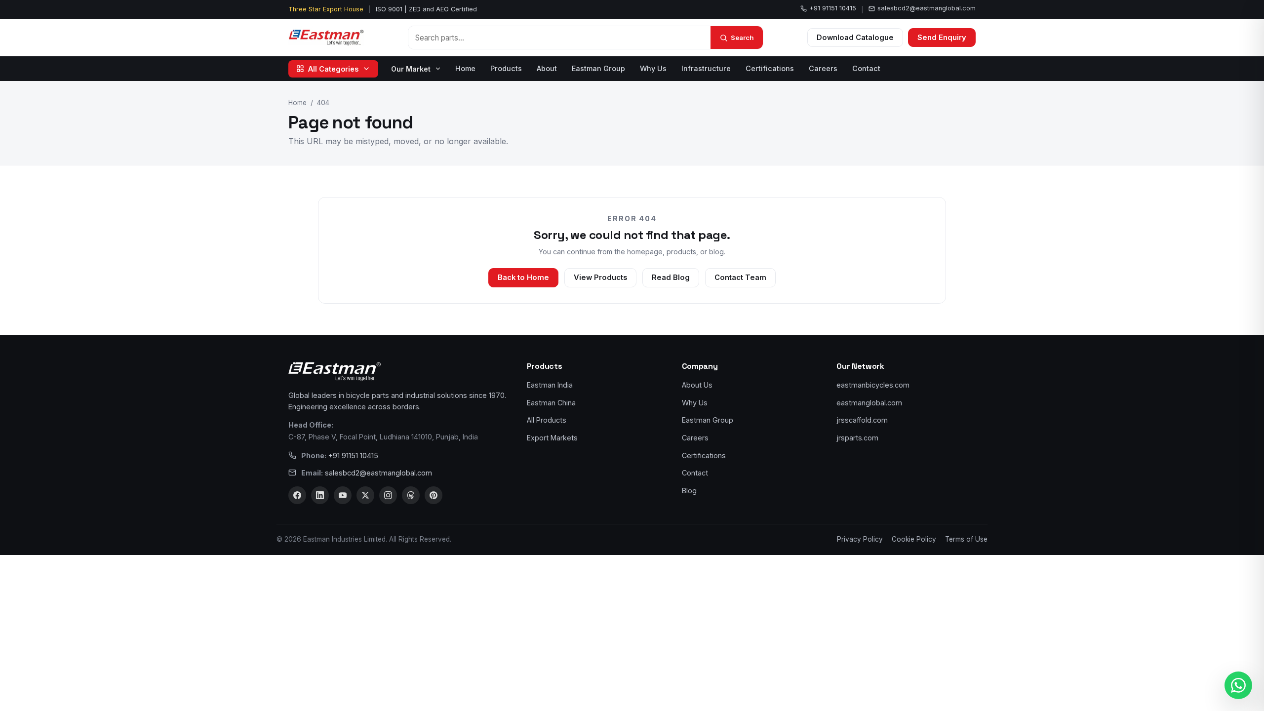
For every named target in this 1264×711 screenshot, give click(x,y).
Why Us (653, 68)
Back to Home (523, 277)
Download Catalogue (855, 37)
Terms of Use (966, 539)
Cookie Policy (914, 539)
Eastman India (550, 385)
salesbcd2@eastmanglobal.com (926, 8)
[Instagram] (388, 495)
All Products (546, 420)
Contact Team (740, 277)
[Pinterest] (433, 495)
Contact (866, 68)
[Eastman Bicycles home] (326, 37)
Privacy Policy (860, 539)
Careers (823, 68)
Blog (689, 490)
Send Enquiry (941, 37)
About (547, 68)
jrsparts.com (857, 438)
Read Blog (671, 277)
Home (465, 68)
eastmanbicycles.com (872, 385)
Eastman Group (598, 68)
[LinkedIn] (320, 495)
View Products (600, 277)
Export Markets (552, 438)
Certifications (770, 68)
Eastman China (551, 402)
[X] (365, 495)
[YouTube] (343, 495)
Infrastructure (706, 68)
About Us (697, 385)
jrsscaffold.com (862, 420)
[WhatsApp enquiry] (1238, 685)
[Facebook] (297, 495)
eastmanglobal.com (869, 402)
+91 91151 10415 (832, 8)
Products (506, 68)
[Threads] (411, 495)
